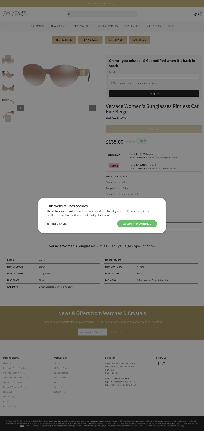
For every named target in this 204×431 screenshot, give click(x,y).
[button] (57, 224)
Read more (103, 215)
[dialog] (102, 215)
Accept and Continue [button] (137, 223)
